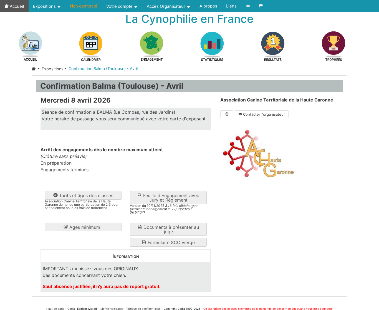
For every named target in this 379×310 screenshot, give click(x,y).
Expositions (45, 6)
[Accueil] (37, 68)
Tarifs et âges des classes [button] (85, 195)
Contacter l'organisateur (263, 114)
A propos (208, 6)
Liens (231, 6)
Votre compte (120, 6)
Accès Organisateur (166, 6)
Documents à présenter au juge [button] (170, 229)
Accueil (16, 6)
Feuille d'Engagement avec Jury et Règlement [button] (170, 198)
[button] (83, 227)
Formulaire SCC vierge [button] (170, 242)
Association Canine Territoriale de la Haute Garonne (276, 100)
